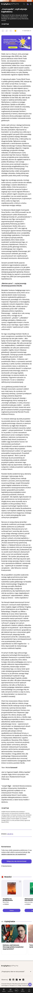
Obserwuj (22, 991)
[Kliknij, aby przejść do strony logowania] (31, 4)
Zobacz (12, 910)
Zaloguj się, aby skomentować (16, 861)
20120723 (10, 834)
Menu (29, 991)
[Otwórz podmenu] (31, 972)
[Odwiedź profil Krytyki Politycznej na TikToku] (17, 980)
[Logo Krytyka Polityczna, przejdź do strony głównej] (10, 4)
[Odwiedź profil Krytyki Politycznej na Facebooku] (10, 980)
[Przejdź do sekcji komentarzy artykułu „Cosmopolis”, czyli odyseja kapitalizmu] (11, 31)
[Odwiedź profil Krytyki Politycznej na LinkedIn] (23, 980)
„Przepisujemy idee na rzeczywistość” (13, 971)
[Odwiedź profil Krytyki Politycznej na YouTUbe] (20, 980)
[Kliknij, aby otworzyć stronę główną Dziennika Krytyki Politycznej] (16, 990)
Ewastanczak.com (26, 985)
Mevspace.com (13, 985)
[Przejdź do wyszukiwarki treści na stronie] (24, 4)
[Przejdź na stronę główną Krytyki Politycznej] (9, 966)
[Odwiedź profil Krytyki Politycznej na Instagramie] (13, 980)
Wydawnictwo (10, 991)
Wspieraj (3, 991)
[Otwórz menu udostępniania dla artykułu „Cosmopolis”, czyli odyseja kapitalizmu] (6, 31)
